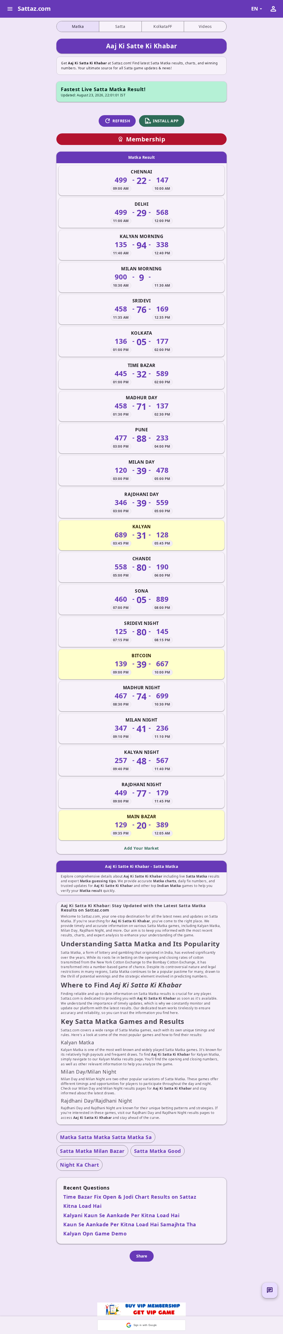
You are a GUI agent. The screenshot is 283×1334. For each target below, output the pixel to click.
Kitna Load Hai (82, 1206)
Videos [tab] (205, 26)
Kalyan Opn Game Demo (95, 1233)
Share (141, 1256)
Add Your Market (141, 848)
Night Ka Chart (79, 1164)
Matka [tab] (78, 26)
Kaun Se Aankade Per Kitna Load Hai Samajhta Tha (129, 1224)
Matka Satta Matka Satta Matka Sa (106, 1137)
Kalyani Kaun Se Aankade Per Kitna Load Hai (121, 1215)
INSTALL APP (162, 121)
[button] (141, 1325)
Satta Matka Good (157, 1151)
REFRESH (117, 121)
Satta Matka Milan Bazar (92, 1151)
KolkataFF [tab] (162, 26)
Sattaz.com (34, 8)
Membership (141, 139)
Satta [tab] (120, 26)
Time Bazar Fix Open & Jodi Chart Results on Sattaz (129, 1196)
